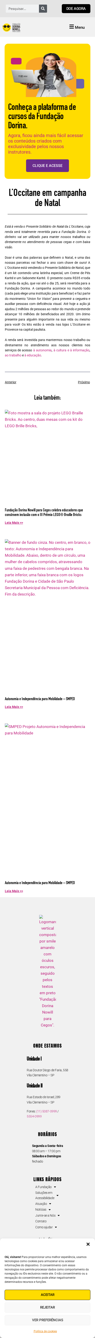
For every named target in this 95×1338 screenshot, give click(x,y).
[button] (88, 1244)
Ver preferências (47, 1320)
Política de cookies (45, 1331)
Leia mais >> (14, 522)
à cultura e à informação (71, 350)
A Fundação (43, 1187)
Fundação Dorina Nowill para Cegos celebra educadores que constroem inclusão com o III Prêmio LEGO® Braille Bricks (44, 512)
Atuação (41, 1204)
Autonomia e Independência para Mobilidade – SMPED (40, 699)
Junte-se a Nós (45, 1215)
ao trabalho (13, 355)
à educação (32, 355)
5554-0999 (34, 1116)
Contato (40, 1221)
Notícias (40, 1209)
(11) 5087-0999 (46, 1111)
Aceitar (47, 1295)
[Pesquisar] (43, 9)
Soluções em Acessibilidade (44, 1195)
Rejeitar (47, 1307)
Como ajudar (44, 1227)
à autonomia (42, 350)
